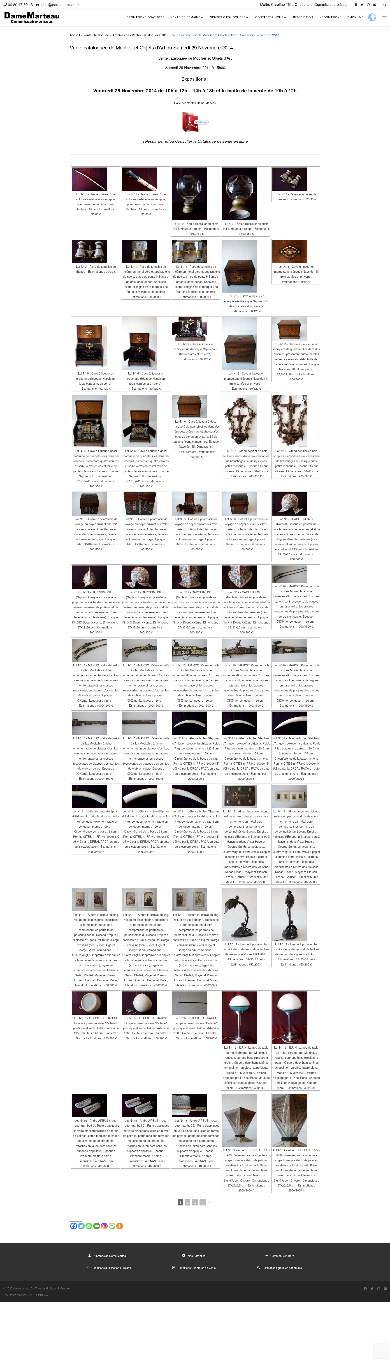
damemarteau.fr (22, 1288)
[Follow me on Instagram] (368, 4)
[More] (119, 1226)
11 (202, 1202)
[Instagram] (104, 1226)
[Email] (96, 1226)
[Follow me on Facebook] (356, 4)
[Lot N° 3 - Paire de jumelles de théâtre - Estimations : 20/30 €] (295, 179)
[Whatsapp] (89, 1226)
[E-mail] (374, 4)
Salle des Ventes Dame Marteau (195, 103)
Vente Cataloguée (96, 35)
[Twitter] (81, 1226)
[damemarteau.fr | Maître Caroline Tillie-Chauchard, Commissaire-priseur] (31, 16)
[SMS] (112, 1226)
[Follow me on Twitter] (362, 4)
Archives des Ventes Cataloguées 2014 (141, 35)
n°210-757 (42, 1295)
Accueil (75, 35)
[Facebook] (73, 1226)
